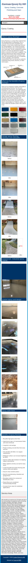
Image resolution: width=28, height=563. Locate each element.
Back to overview (25, 272)
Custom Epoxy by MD (19, 557)
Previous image (2, 265)
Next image (4, 265)
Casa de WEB (17, 560)
